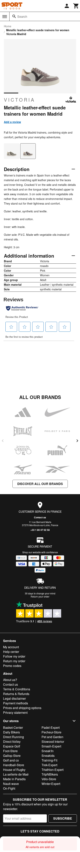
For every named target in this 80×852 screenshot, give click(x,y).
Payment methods (15, 703)
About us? (10, 679)
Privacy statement (15, 712)
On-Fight (9, 788)
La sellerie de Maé (16, 774)
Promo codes (12, 665)
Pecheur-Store (51, 732)
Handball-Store (13, 765)
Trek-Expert (49, 765)
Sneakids (48, 755)
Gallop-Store (12, 755)
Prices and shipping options (22, 708)
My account (11, 647)
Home (7, 26)
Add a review (12, 122)
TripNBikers (50, 774)
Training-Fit (49, 760)
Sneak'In (48, 751)
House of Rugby (14, 769)
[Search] (14, 16)
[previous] (2, 440)
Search (22, 16)
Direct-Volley (12, 741)
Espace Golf (11, 746)
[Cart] (76, 6)
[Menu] (4, 16)
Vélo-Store (49, 779)
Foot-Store (10, 751)
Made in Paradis (14, 779)
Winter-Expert (51, 783)
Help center (11, 651)
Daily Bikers (11, 732)
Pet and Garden (52, 737)
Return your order (40, 596)
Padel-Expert (51, 727)
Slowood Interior (53, 741)
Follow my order (14, 656)
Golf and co (11, 760)
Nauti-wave (11, 783)
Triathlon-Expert (52, 769)
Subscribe (62, 818)
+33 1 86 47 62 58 (40, 530)
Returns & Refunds (16, 694)
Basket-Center (13, 727)
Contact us (40, 517)
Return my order (14, 661)
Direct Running (13, 737)
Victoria (19, 100)
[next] (77, 440)
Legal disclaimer (14, 698)
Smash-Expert (51, 746)
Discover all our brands (40, 483)
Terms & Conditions (16, 689)
